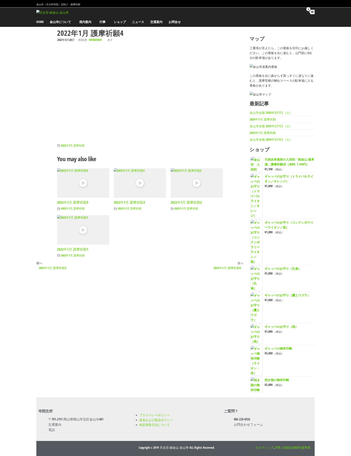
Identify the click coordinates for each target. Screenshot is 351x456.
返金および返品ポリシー (156, 420)
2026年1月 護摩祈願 (263, 119)
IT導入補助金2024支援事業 (293, 447)
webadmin (95, 40)
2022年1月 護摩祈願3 (129, 202)
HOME (40, 22)
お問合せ (175, 22)
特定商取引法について (154, 425)
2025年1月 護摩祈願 (263, 133)
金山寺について (60, 22)
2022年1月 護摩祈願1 (72, 249)
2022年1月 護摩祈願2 (186, 202)
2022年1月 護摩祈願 (73, 145)
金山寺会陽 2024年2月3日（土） (271, 139)
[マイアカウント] (299, 11)
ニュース (138, 22)
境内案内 (85, 22)
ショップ (120, 22)
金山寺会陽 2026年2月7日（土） (271, 113)
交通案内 (156, 22)
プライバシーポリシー (154, 415)
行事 (103, 22)
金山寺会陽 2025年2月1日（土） (271, 126)
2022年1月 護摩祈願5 (72, 202)
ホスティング (264, 447)
